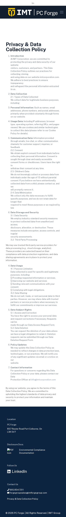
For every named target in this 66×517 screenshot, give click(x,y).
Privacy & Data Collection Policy (22, 499)
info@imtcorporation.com (43, 379)
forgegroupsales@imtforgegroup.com (28, 493)
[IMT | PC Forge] (33, 12)
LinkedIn (19, 471)
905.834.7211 (17, 490)
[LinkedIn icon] (33, 3)
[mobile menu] (61, 12)
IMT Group (54, 513)
